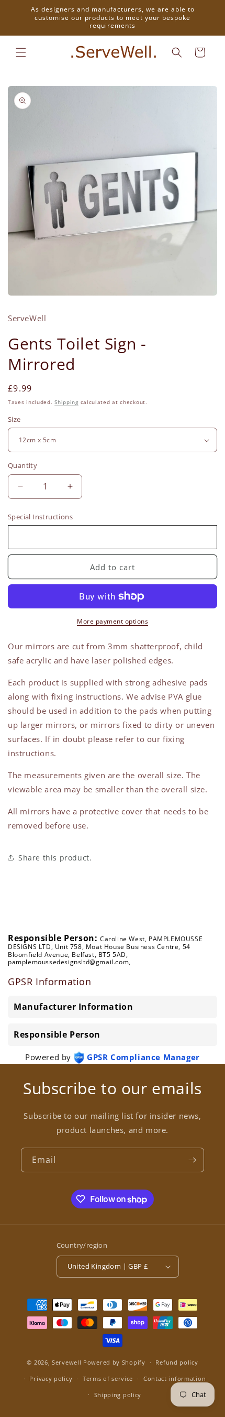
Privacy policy (50, 1378)
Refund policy (176, 1362)
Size (14, 419)
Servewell (66, 1362)
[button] (20, 52)
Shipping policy (118, 1395)
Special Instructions (40, 516)
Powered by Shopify (114, 1362)
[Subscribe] (192, 1160)
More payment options (112, 621)
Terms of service (108, 1378)
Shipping (66, 402)
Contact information (174, 1378)
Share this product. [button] (55, 858)
